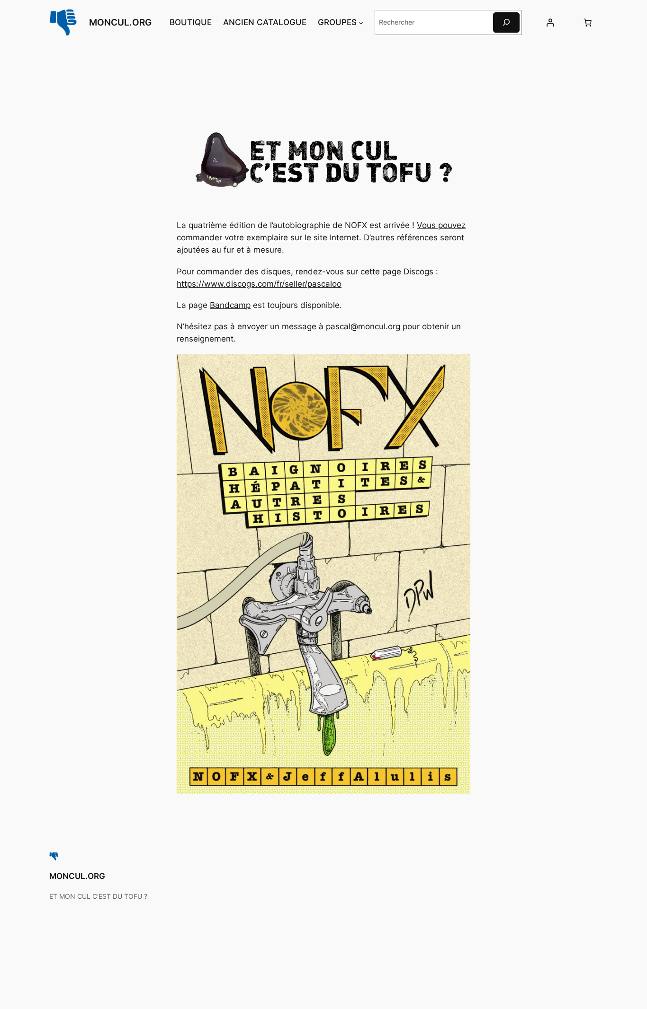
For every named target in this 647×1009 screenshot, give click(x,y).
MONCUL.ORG (120, 22)
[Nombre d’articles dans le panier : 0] (588, 22)
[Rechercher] (506, 22)
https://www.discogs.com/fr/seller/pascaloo (259, 284)
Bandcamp (230, 305)
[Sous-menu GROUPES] (361, 22)
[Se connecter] (550, 22)
